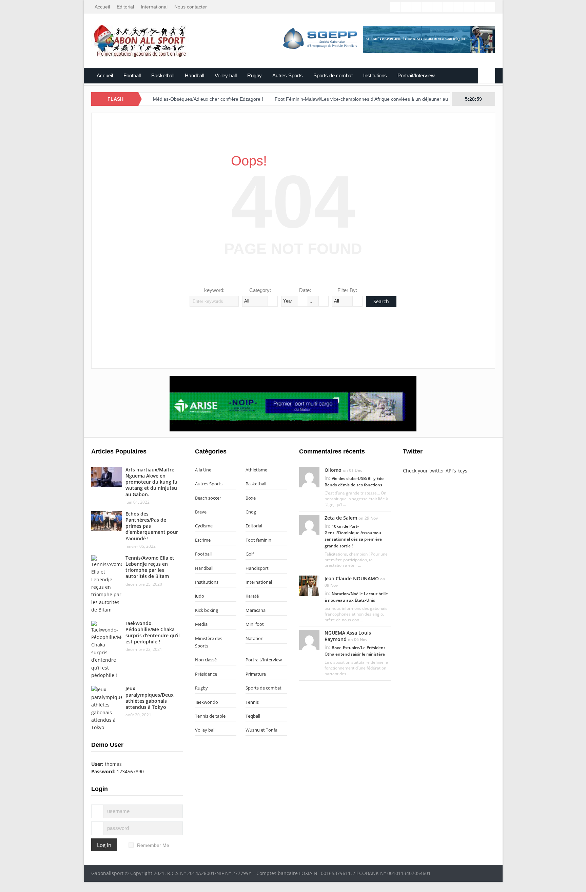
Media (201, 624)
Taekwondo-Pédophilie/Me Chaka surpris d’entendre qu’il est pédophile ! (152, 632)
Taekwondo (206, 702)
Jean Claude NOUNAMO (352, 578)
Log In (104, 844)
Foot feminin (258, 540)
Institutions (375, 75)
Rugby (254, 75)
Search (381, 301)
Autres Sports (287, 75)
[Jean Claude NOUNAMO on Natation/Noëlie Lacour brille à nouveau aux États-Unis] (309, 585)
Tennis (252, 702)
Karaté (252, 596)
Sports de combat (333, 75)
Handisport (257, 568)
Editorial (125, 6)
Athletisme (256, 470)
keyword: (214, 290)
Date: (305, 290)
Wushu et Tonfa (261, 730)
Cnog (251, 512)
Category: (260, 290)
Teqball (253, 716)
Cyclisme (204, 526)
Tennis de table (210, 716)
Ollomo (333, 470)
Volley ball (226, 75)
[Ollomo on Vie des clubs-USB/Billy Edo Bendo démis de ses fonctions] (309, 476)
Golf (250, 554)
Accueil (102, 6)
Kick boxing (206, 610)
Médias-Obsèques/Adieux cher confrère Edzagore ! (186, 99)
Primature (256, 674)
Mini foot (255, 624)
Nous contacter (190, 6)
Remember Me (153, 845)
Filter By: (347, 290)
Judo (199, 596)
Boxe (251, 498)
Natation (254, 638)
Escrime (203, 540)
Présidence (206, 674)
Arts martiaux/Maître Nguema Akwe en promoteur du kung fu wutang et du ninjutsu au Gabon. (151, 482)
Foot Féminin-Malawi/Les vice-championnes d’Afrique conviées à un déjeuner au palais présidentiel (359, 99)
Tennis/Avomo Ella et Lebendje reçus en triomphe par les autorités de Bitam (149, 567)
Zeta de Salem (341, 518)
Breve (201, 512)
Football (132, 75)
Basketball (162, 75)
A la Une (203, 470)
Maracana (256, 610)
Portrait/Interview (416, 75)
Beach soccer (208, 498)
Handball (194, 75)
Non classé (206, 660)
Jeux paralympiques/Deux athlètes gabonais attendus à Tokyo (149, 697)
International (154, 6)
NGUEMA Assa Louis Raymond (348, 635)
